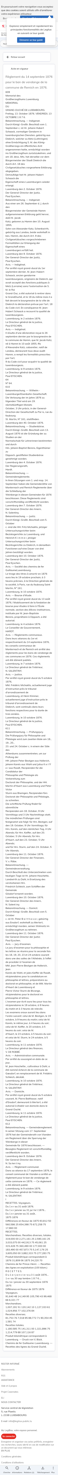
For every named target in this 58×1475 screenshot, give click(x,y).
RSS (3, 1375)
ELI (2, 1398)
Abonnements (8, 1369)
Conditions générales (11, 1456)
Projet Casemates (9, 1392)
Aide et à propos (9, 1386)
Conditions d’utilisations (12, 1462)
